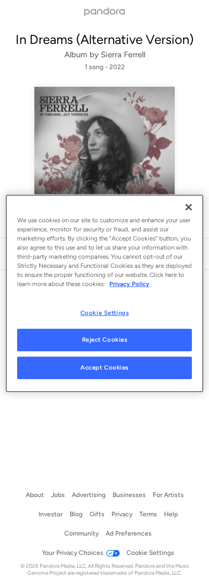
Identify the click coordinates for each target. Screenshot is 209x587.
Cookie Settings (104, 312)
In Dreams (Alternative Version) (104, 39)
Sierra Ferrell (123, 54)
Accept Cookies (104, 367)
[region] (104, 293)
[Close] (188, 207)
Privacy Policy (129, 284)
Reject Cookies (105, 339)
